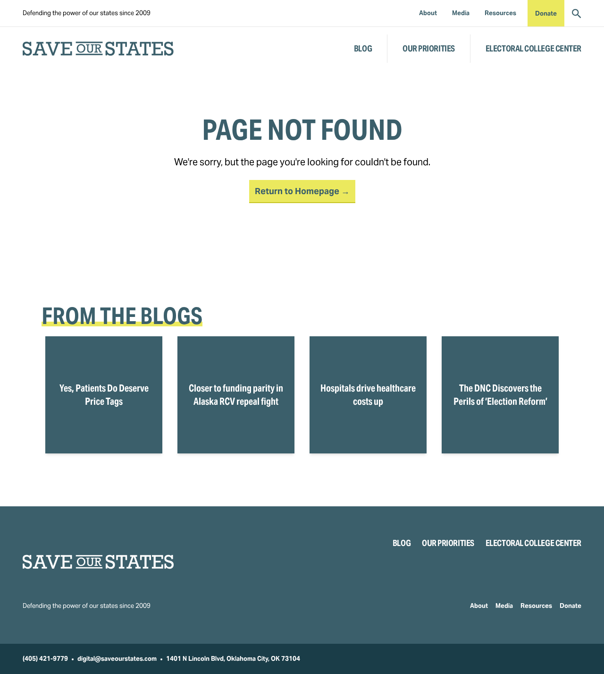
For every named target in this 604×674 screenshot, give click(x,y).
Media (504, 606)
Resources (536, 606)
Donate (546, 13)
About (479, 606)
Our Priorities (429, 48)
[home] (98, 48)
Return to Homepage (298, 191)
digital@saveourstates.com (117, 659)
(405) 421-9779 (45, 659)
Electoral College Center (533, 48)
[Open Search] (576, 13)
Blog (363, 48)
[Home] (98, 562)
